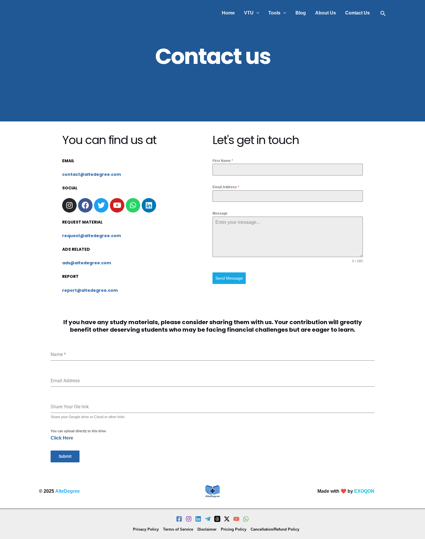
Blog (300, 12)
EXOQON (364, 491)
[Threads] (217, 519)
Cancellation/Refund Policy (275, 529)
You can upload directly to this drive (78, 431)
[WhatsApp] (246, 519)
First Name (222, 161)
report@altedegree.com (90, 290)
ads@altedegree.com (86, 263)
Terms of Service (178, 529)
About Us (325, 12)
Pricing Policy (233, 529)
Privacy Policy (146, 529)
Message (220, 213)
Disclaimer (207, 529)
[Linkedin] (198, 519)
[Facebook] (179, 519)
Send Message (229, 278)
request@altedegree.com (91, 236)
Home (228, 12)
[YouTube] (236, 519)
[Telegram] (208, 519)
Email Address (225, 187)
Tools (274, 12)
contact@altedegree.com (91, 174)
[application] (256, 13)
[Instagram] (189, 519)
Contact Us (357, 12)
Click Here (62, 437)
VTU (249, 12)
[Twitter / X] (227, 519)
